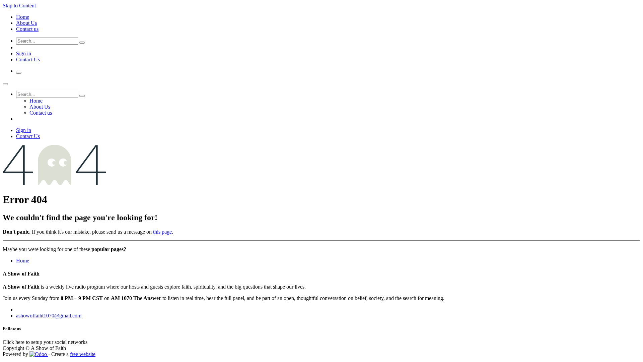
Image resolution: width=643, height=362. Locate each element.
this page (162, 232)
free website (82, 354)
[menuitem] (22, 17)
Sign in (23, 53)
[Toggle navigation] (18, 73)
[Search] (82, 43)
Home (22, 260)
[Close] (5, 84)
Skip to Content (19, 5)
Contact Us (28, 59)
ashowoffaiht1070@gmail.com (48, 315)
